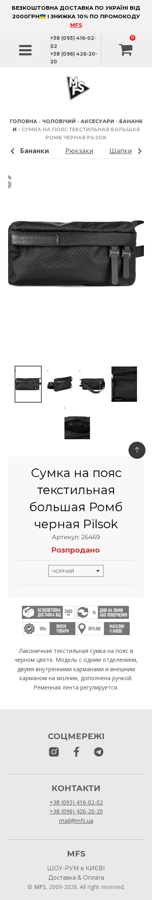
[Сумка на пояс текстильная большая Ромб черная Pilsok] (28, 384)
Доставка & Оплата (76, 877)
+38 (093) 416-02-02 (76, 802)
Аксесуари (97, 121)
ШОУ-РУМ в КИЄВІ (76, 868)
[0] (126, 50)
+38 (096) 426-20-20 (76, 811)
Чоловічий (59, 121)
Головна (23, 121)
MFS (76, 25)
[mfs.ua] (54, 752)
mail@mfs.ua (76, 820)
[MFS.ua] (76, 752)
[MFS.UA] (98, 752)
